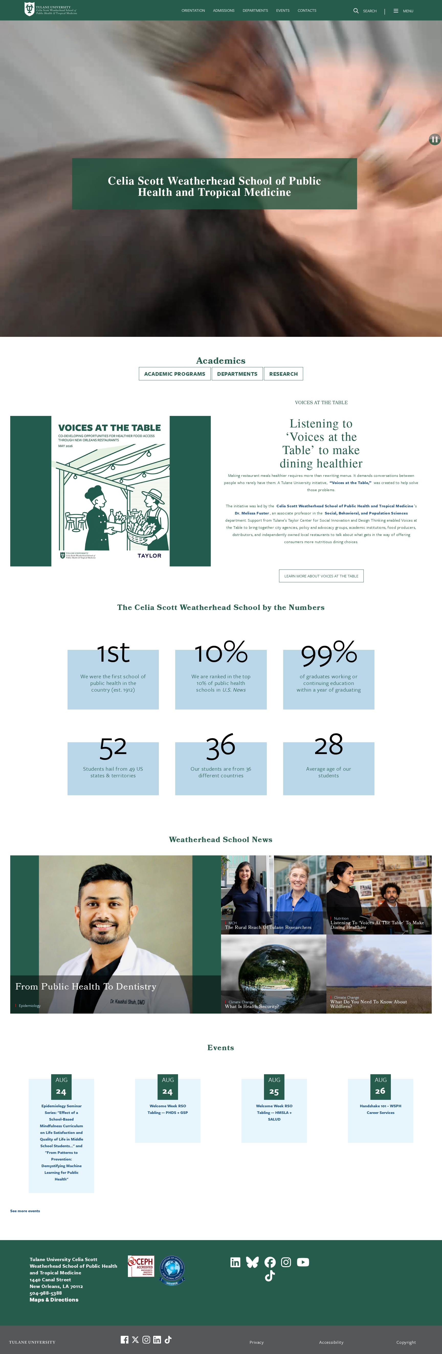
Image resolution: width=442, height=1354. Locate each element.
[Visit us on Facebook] (124, 1340)
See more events (25, 1210)
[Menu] (396, 11)
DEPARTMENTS (255, 10)
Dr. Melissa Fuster (252, 513)
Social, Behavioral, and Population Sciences (366, 513)
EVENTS (283, 10)
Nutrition (341, 918)
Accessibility (331, 1342)
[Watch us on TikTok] (168, 1340)
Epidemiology (30, 1005)
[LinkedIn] (235, 1264)
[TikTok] (270, 1278)
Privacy (257, 1342)
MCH (233, 923)
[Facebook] (270, 1264)
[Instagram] (286, 1264)
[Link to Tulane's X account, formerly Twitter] (135, 1340)
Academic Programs (174, 374)
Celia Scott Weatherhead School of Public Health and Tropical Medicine (345, 506)
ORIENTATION (193, 10)
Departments (237, 374)
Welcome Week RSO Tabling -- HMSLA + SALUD (274, 1112)
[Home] (51, 9)
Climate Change (241, 1002)
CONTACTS (307, 10)
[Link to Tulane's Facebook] (146, 1340)
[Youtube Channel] (303, 1264)
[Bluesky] (252, 1264)
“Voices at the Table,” (351, 482)
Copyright (406, 1342)
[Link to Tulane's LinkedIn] (157, 1340)
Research (283, 374)
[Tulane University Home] (58, 1342)
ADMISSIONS (224, 10)
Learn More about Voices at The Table (321, 576)
